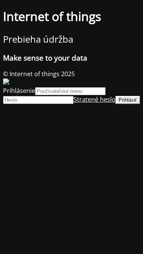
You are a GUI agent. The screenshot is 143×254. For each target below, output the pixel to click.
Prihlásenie (19, 90)
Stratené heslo (95, 99)
